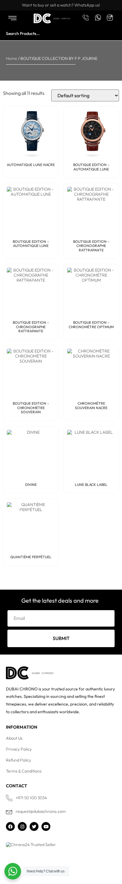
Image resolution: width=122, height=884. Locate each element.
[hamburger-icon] (12, 18)
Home (11, 58)
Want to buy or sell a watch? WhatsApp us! (61, 5)
